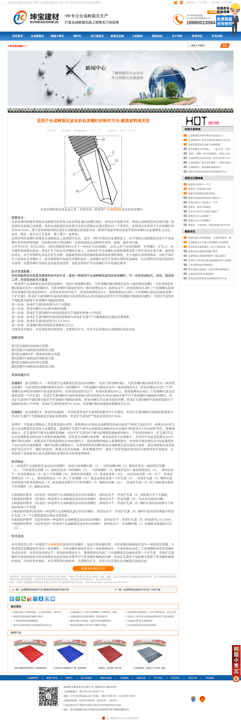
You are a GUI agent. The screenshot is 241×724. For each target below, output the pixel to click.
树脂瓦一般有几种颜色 (199, 207)
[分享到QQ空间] (17, 599)
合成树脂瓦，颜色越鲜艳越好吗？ (205, 167)
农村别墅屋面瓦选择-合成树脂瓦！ (205, 144)
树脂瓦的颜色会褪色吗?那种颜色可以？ (208, 171)
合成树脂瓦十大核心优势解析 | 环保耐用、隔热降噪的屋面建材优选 (103, 612)
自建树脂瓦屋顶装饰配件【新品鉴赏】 (89, 616)
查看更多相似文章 (93, 568)
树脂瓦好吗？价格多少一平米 (203, 202)
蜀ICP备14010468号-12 (91, 691)
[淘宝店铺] (181, 2)
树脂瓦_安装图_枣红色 (109, 668)
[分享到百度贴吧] (47, 599)
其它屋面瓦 (97, 36)
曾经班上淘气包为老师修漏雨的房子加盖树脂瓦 (151, 616)
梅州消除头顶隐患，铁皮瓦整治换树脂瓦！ (91, 620)
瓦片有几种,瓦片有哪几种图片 (203, 211)
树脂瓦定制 (117, 36)
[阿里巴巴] (175, 2)
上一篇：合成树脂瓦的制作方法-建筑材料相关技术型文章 (40, 589)
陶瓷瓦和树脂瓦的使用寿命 (201, 193)
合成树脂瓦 (37, 36)
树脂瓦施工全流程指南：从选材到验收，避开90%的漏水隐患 (44, 612)
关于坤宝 (177, 36)
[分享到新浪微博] (29, 599)
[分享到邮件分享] (52, 599)
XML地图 (215, 2)
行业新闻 (51, 110)
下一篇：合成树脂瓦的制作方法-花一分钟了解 (137, 589)
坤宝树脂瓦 (27, 110)
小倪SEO (112, 700)
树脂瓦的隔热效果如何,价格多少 (204, 198)
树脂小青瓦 (57, 36)
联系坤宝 (197, 36)
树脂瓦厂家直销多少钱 (199, 189)
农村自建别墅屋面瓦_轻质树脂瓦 (30, 668)
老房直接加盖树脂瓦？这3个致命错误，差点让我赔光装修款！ (158, 612)
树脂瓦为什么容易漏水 (199, 220)
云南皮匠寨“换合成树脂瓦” (140, 620)
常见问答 (217, 36)
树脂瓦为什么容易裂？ (199, 216)
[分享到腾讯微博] (35, 599)
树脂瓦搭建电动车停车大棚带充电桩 (88, 625)
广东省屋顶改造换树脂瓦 (25, 620)
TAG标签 (209, 678)
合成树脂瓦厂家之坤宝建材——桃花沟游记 (209, 162)
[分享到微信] (23, 599)
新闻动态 (157, 36)
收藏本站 (190, 2)
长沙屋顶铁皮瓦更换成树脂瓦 (141, 625)
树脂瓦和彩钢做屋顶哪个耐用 (28, 616)
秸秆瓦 (77, 36)
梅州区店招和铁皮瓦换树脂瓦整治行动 (32, 625)
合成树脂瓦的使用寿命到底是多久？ (206, 135)
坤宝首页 (17, 36)
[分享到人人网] (41, 599)
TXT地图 (202, 2)
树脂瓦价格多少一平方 (199, 184)
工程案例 (137, 36)
